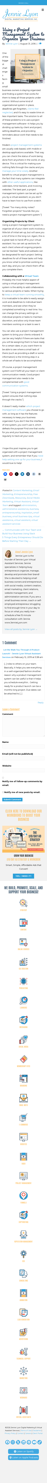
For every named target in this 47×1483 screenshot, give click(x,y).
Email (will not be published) (17, 754)
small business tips (22, 516)
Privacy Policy (10, 1433)
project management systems (26, 145)
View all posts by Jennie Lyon (21, 629)
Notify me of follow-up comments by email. (22, 783)
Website (6, 766)
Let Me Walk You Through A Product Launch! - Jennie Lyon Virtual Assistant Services (21, 653)
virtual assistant (22, 520)
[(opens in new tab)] (23, 839)
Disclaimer (37, 1430)
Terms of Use (26, 1430)
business (33, 509)
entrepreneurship (11, 512)
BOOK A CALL (23, 3)
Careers (28, 1433)
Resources (20, 498)
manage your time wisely (15, 171)
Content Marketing (22, 490)
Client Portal (37, 1433)
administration (28, 505)
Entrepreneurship (23, 494)
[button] (7, 1442)
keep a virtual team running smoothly (24, 294)
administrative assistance (15, 509)
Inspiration (26, 512)
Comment (7, 714)
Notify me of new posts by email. (22, 792)
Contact (20, 1433)
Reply (41, 702)
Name (5, 742)
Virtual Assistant (22, 501)
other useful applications (20, 182)
